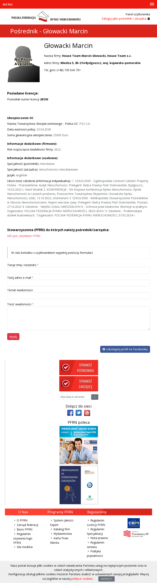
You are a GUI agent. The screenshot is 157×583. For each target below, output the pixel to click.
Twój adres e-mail (19, 278)
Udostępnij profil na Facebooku (126, 349)
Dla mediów (25, 547)
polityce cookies (82, 579)
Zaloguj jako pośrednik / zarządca (124, 18)
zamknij (105, 578)
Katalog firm (62, 529)
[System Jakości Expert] (78, 445)
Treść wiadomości (19, 304)
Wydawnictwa (63, 534)
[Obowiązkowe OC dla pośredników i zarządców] (78, 485)
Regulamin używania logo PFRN (22, 538)
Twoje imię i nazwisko (21, 265)
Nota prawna (99, 538)
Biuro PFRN (24, 529)
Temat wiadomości (20, 290)
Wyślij (13, 337)
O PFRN (22, 520)
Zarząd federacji (27, 525)
